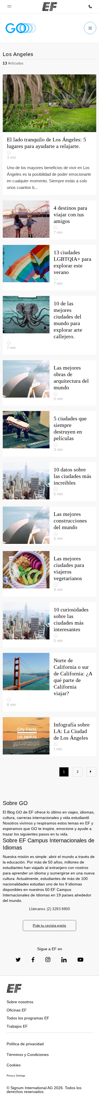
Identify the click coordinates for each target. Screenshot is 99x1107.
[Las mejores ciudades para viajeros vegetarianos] (49, 574)
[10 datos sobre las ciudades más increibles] (49, 481)
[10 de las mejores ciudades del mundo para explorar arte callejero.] (49, 325)
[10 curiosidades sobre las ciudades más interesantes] (49, 625)
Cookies (14, 1065)
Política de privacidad (25, 1044)
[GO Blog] (21, 28)
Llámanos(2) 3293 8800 (49, 909)
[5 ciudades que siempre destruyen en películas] (49, 434)
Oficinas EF (17, 1010)
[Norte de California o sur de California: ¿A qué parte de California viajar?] (49, 682)
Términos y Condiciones (28, 1054)
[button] (9, 6)
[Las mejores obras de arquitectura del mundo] (49, 383)
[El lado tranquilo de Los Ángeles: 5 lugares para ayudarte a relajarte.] (49, 134)
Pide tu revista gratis (49, 925)
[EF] (49, 6)
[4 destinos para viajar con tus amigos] (49, 219)
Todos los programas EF (28, 1018)
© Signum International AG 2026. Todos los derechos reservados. (44, 1090)
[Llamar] (90, 6)
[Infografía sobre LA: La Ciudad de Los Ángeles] (49, 736)
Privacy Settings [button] (16, 1075)
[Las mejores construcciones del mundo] (49, 526)
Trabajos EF (17, 1026)
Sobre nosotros (20, 1002)
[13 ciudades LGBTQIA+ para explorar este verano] (49, 267)
